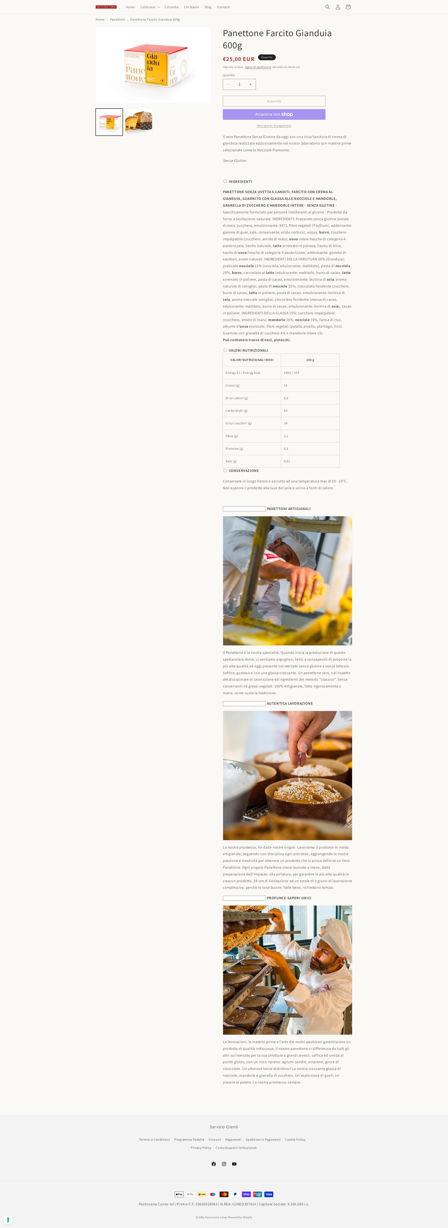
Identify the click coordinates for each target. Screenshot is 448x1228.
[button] (150, 7)
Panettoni (117, 19)
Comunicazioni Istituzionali (236, 1148)
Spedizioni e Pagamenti (263, 1139)
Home (100, 19)
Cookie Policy (295, 1139)
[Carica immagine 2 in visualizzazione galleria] (138, 122)
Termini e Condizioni (154, 1139)
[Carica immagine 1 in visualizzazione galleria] (109, 122)
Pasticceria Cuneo (216, 1217)
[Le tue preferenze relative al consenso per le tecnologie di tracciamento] (8, 1219)
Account (215, 1139)
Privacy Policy (201, 1148)
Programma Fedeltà (189, 1139)
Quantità (229, 75)
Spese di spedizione (258, 67)
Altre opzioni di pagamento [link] (274, 125)
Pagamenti (233, 1139)
